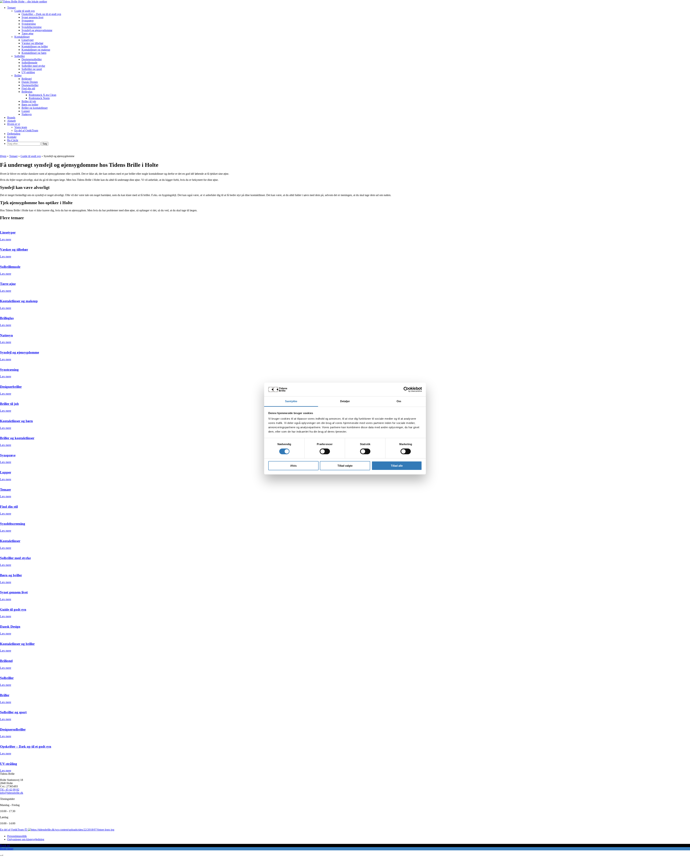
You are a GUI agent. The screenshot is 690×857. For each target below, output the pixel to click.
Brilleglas (27, 91)
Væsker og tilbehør (32, 43)
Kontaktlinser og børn (34, 52)
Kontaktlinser (22, 36)
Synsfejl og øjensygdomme (37, 30)
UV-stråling (28, 72)
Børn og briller (30, 104)
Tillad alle (397, 465)
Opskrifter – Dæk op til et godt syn (41, 14)
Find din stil (28, 88)
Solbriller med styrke (33, 65)
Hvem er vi (13, 124)
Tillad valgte (345, 465)
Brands (11, 117)
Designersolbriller (32, 59)
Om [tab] (399, 401)
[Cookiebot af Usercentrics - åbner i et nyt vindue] (406, 389)
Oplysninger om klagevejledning (25, 839)
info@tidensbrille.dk (11, 792)
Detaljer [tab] (345, 401)
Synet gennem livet (32, 17)
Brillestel (27, 78)
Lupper (26, 111)
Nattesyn (27, 114)
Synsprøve (28, 20)
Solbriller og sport (32, 69)
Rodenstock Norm (39, 98)
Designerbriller (30, 85)
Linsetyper (28, 39)
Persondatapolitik (17, 836)
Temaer (11, 7)
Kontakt (11, 136)
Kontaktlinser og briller (35, 46)
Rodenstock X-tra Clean (42, 94)
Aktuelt (11, 120)
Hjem (3, 156)
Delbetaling (13, 133)
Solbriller (19, 56)
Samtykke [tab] (291, 401)
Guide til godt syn (24, 10)
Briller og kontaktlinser (35, 107)
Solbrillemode (29, 62)
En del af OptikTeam (26, 130)
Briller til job (29, 101)
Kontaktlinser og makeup (36, 49)
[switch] (325, 451)
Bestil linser (6, 848)
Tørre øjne (27, 33)
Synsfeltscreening (32, 27)
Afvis (293, 465)
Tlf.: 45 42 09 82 (9, 789)
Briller (18, 75)
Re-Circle (12, 140)
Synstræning (29, 23)
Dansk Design (30, 81)
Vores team (20, 127)
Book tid (5, 845)
